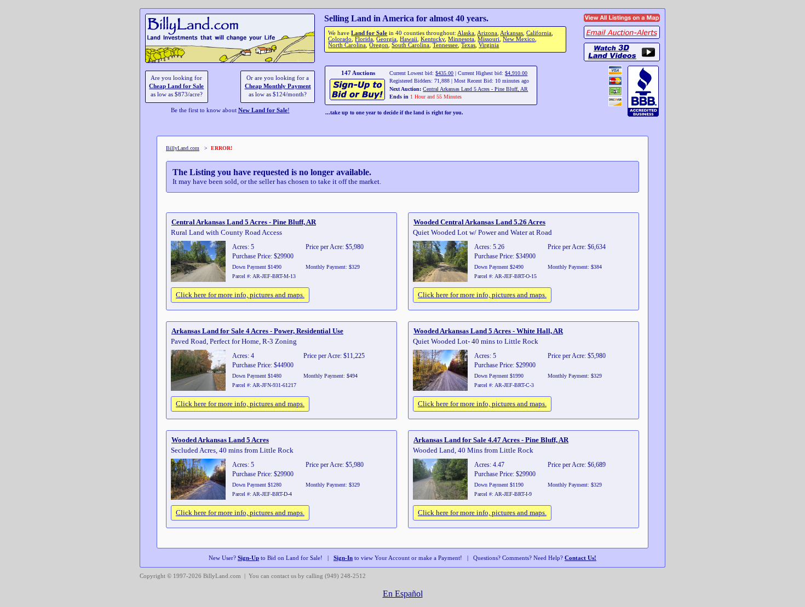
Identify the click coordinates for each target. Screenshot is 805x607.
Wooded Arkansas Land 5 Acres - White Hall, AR (488, 331)
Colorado (340, 39)
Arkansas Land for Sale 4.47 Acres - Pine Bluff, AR (490, 440)
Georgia (386, 39)
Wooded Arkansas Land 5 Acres (220, 440)
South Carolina (410, 45)
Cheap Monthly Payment (278, 86)
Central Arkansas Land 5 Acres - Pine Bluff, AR (475, 89)
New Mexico (519, 39)
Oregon (378, 45)
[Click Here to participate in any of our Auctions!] (358, 99)
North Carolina (347, 45)
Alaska (465, 33)
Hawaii (408, 39)
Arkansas (511, 33)
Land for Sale (369, 33)
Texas (468, 45)
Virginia (489, 45)
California (538, 33)
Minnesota (461, 39)
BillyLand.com (182, 148)
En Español (403, 593)
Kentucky (433, 39)
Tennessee (445, 45)
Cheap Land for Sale (176, 86)
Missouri (488, 39)
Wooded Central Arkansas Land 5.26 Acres (479, 222)
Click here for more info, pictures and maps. (240, 295)
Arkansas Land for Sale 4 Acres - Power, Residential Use (257, 331)
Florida (364, 39)
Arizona (487, 33)
